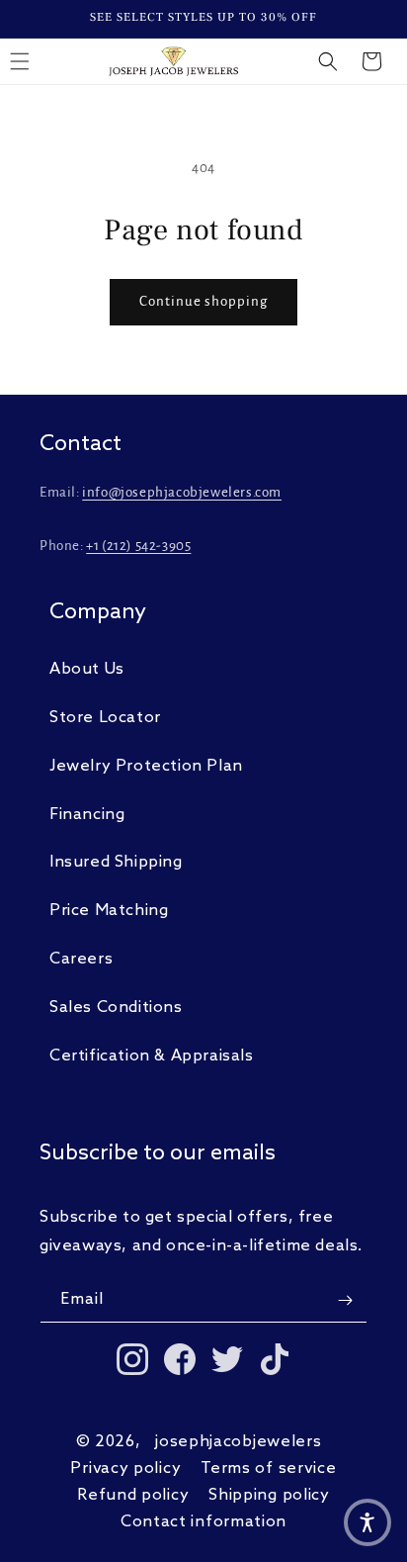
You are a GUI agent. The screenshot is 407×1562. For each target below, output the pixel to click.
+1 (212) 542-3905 (138, 545)
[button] (328, 61)
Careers (81, 959)
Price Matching (108, 910)
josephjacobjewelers (238, 1441)
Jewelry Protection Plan (146, 766)
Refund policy (133, 1495)
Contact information (203, 1522)
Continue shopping (203, 301)
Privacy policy (125, 1468)
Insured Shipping (116, 862)
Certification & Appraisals (151, 1056)
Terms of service (268, 1468)
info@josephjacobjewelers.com (182, 492)
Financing (86, 814)
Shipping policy (269, 1495)
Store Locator (105, 717)
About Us (86, 669)
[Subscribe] (344, 1300)
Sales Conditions (116, 1007)
